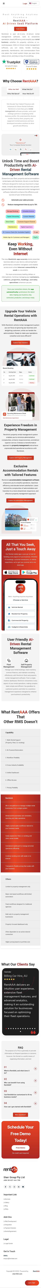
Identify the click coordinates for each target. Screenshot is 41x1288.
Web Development (10, 1221)
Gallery (7, 1203)
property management (20, 445)
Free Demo (20, 1148)
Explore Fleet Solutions (20, 342)
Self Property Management (26, 666)
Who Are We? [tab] (13, 89)
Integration (8, 1225)
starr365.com (17, 1274)
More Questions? (20, 1115)
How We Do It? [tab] (28, 94)
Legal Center (9, 1243)
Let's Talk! (31, 1283)
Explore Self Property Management (20, 458)
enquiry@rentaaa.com (10, 1258)
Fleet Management (8, 666)
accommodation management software (24, 480)
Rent (36, 1271)
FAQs (6, 1209)
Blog (6, 1206)
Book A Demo (20, 29)
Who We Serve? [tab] (13, 94)
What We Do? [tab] (27, 89)
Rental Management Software (20, 170)
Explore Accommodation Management (20, 500)
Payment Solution (10, 1228)
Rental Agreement (10, 1231)
